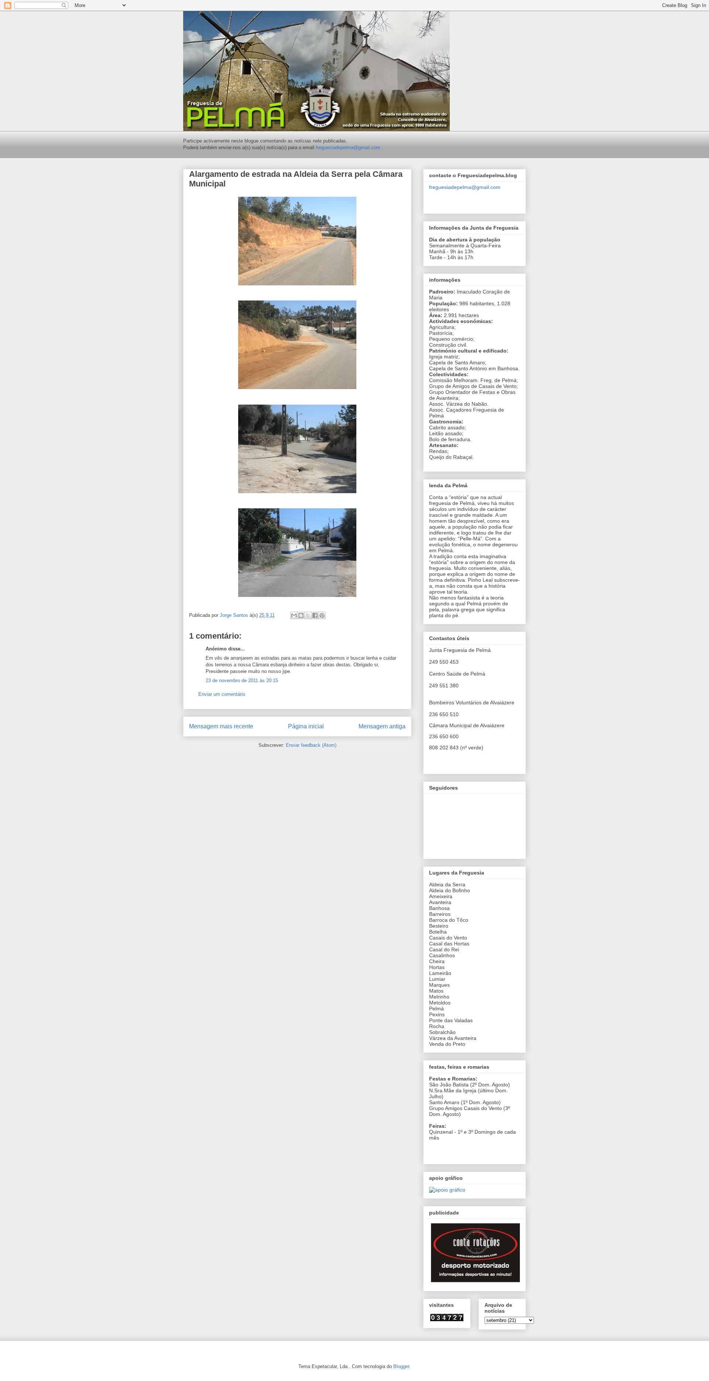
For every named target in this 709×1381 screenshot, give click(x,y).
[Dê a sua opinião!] (301, 615)
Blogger (401, 1366)
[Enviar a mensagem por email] (294, 615)
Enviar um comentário (221, 694)
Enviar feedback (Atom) (311, 745)
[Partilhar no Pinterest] (322, 615)
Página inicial (306, 726)
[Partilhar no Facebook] (315, 615)
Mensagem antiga (382, 726)
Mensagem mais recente (221, 726)
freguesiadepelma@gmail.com (348, 147)
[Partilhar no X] (308, 615)
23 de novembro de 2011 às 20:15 (242, 680)
